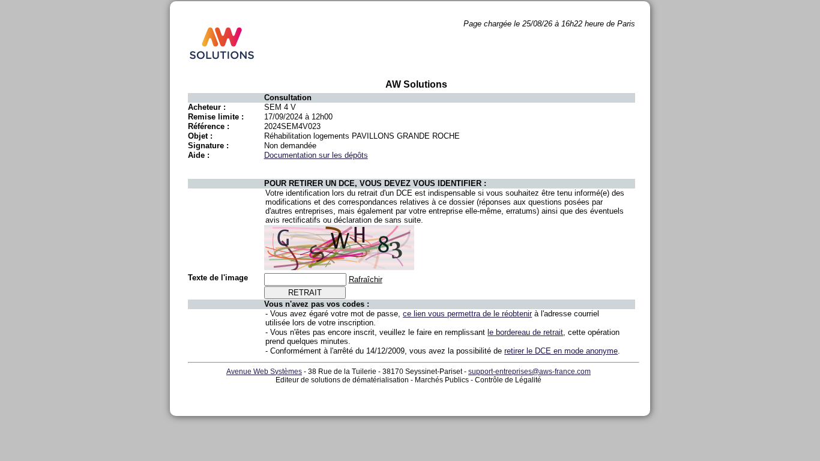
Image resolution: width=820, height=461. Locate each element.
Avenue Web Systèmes (264, 371)
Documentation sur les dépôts (316, 155)
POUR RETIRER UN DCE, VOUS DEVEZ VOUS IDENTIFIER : (375, 183)
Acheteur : (207, 107)
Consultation (288, 97)
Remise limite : (216, 116)
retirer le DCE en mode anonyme (561, 350)
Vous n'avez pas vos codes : (316, 304)
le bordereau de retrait (525, 332)
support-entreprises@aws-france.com (529, 371)
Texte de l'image (218, 277)
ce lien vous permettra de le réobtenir (467, 313)
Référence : (208, 126)
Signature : (208, 145)
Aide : (199, 155)
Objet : (200, 135)
